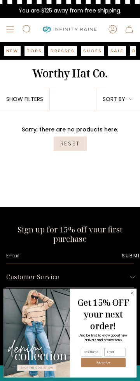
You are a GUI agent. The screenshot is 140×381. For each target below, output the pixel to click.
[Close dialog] (132, 293)
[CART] (129, 29)
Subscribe (103, 362)
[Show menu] (10, 29)
